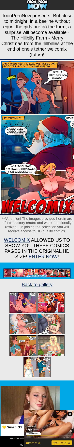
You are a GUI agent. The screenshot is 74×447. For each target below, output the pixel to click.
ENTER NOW (43, 256)
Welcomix (17, 240)
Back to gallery (37, 284)
